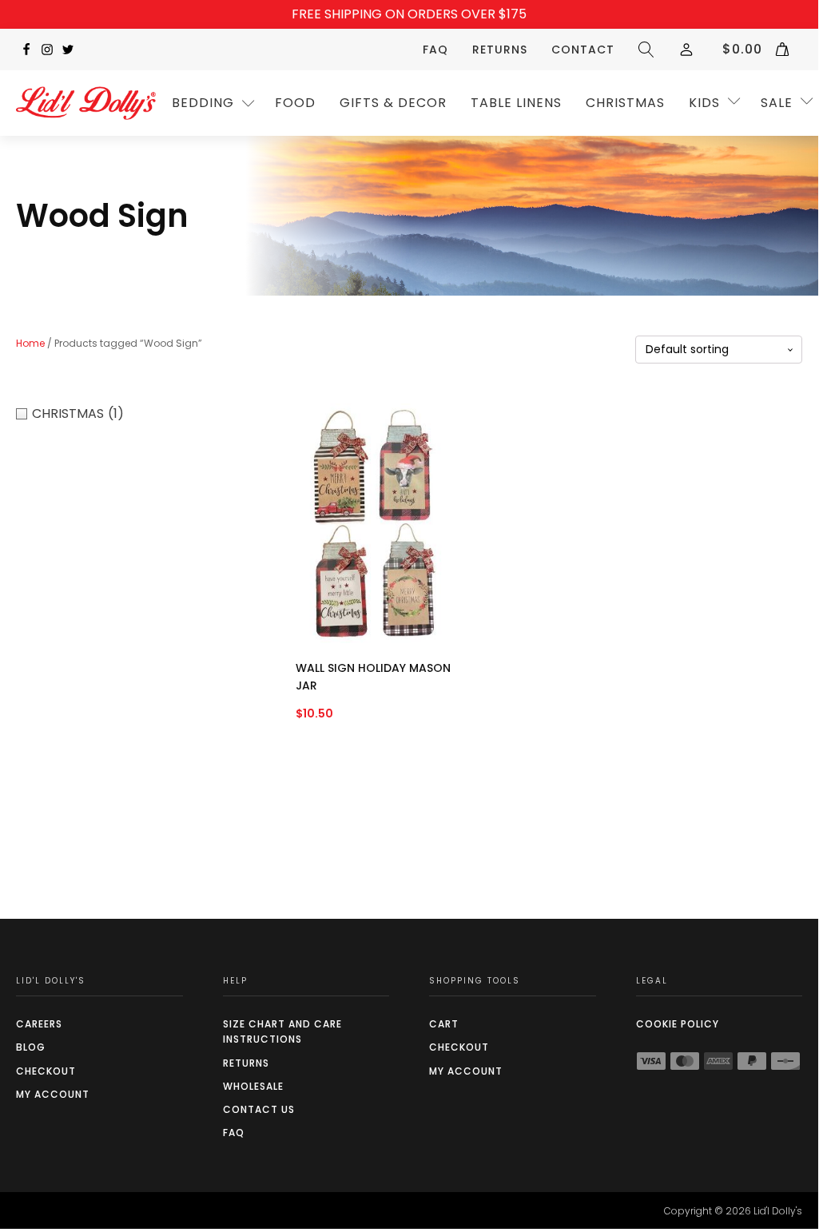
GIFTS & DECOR (393, 102)
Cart (444, 1024)
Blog (31, 1047)
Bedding (203, 102)
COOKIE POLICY (677, 1024)
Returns (499, 50)
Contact (582, 50)
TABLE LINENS (516, 102)
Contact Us (259, 1109)
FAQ (435, 50)
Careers (39, 1024)
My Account (52, 1094)
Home (30, 343)
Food (295, 102)
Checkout (46, 1071)
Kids (704, 102)
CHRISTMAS (625, 102)
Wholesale (253, 1086)
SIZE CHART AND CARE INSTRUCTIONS (282, 1031)
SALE (777, 102)
